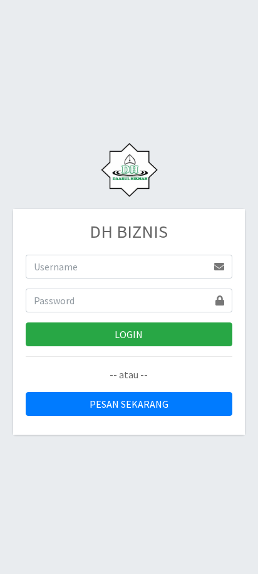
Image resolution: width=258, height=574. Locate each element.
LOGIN (129, 334)
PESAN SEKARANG (129, 404)
